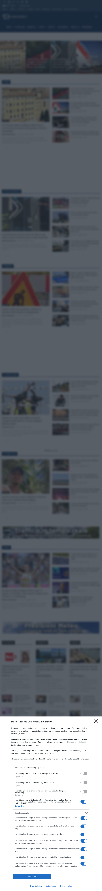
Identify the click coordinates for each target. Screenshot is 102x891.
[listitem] (51, 767)
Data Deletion (36, 886)
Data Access (51, 886)
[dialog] (51, 804)
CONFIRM (32, 877)
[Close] (96, 721)
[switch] (83, 773)
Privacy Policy (66, 886)
